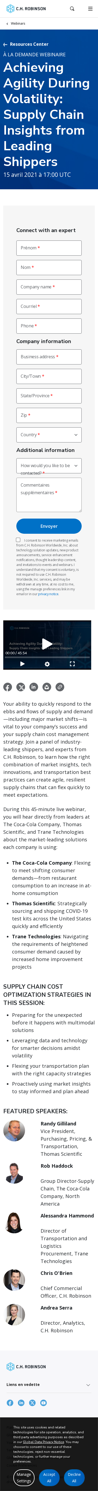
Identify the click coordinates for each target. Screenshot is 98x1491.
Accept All (49, 1477)
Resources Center (29, 44)
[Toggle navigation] (90, 8)
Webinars (18, 23)
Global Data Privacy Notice (43, 1442)
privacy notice (48, 594)
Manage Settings (24, 1477)
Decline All (74, 1477)
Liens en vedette (23, 1384)
